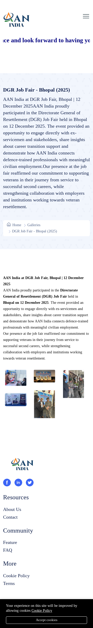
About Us (12, 509)
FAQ (7, 550)
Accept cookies (46, 620)
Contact (10, 517)
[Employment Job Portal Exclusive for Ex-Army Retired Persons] (22, 470)
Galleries (33, 225)
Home (16, 225)
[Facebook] (7, 482)
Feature (10, 542)
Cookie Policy (16, 575)
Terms (9, 583)
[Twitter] (30, 482)
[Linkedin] (18, 482)
